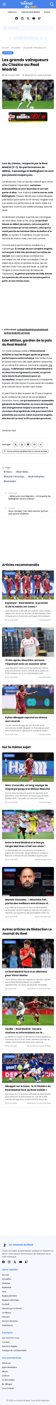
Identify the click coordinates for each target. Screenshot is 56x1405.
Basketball (6, 1287)
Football (5, 1304)
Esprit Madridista (9, 1367)
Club (4, 1291)
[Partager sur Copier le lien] (40, 444)
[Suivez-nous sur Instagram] (22, 18)
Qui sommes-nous (10, 1338)
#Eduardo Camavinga (14, 476)
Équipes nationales (10, 1300)
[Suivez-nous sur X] (28, 18)
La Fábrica (6, 1312)
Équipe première (9, 1296)
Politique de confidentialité (14, 1350)
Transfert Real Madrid (30, 12)
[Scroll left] (3, 12)
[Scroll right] (52, 12)
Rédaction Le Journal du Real (38, 75)
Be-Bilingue (7, 1384)
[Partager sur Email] (34, 444)
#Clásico (8, 472)
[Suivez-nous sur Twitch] (39, 18)
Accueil (5, 47)
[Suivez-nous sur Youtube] (33, 18)
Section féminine (10, 1321)
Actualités (48, 12)
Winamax (6, 1363)
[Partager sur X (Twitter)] (15, 444)
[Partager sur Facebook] (28, 444)
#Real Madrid (10, 481)
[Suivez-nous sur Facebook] (16, 18)
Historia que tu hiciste (12, 1308)
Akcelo (5, 1371)
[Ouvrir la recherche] (52, 4)
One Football (8, 1388)
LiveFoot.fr (12, 12)
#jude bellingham (36, 476)
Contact (6, 1342)
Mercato (6, 1317)
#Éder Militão (22, 472)
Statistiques (7, 1325)
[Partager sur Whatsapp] (21, 444)
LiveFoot (6, 1375)
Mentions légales (9, 1346)
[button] (4, 4)
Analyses (6, 1283)
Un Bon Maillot (8, 1380)
